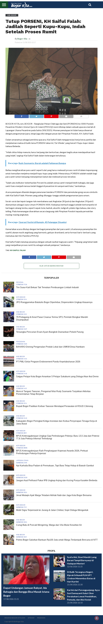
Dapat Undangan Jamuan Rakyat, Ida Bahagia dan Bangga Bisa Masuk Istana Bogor (26, 591)
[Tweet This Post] (36, 115)
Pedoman (41, 618)
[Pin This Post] (51, 115)
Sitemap (31, 618)
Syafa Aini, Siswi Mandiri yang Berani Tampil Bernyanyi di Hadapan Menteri (81, 560)
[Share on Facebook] (21, 115)
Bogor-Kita (22, 39)
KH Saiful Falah (18, 250)
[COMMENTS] (81, 115)
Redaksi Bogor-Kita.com (14, 618)
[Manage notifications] (97, 618)
